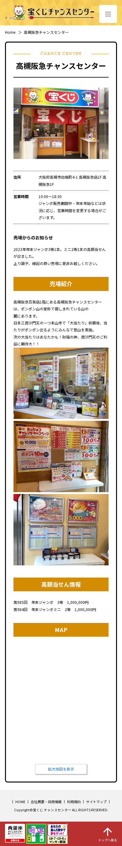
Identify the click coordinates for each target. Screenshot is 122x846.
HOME (20, 801)
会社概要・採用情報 (46, 801)
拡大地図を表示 (61, 769)
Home (10, 32)
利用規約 (74, 801)
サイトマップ (96, 801)
